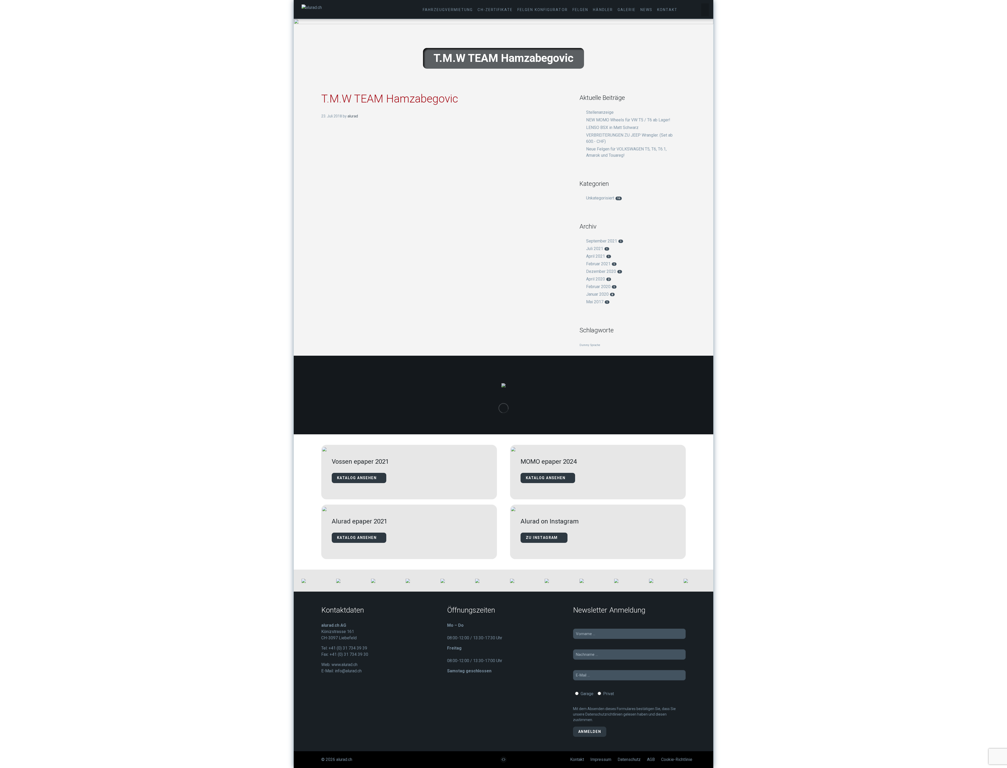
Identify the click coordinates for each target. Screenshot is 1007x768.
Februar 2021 (600, 263)
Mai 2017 (597, 301)
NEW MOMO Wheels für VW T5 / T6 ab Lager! (628, 119)
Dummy (584, 345)
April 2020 (597, 279)
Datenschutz (629, 759)
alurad (352, 116)
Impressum (600, 759)
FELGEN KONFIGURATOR (542, 10)
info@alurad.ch (348, 670)
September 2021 (604, 241)
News (646, 10)
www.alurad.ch (344, 664)
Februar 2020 (600, 286)
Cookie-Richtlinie (676, 759)
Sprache (595, 345)
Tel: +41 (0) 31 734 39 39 (344, 648)
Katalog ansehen (357, 478)
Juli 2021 (597, 248)
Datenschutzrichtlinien (604, 714)
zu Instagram (542, 538)
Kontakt (667, 10)
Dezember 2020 (603, 271)
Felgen (580, 10)
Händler (603, 10)
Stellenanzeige (600, 112)
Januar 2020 (599, 294)
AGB (651, 759)
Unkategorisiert (603, 198)
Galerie (627, 10)
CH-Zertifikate (495, 10)
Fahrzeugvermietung (448, 10)
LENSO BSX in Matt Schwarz (612, 127)
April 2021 (597, 256)
